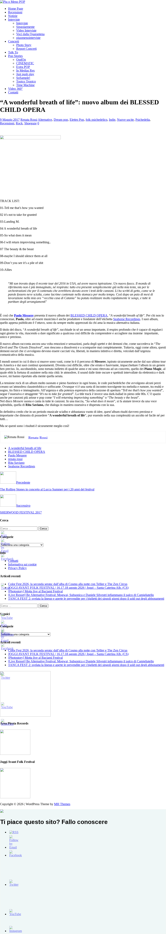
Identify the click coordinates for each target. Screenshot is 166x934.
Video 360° (15, 88)
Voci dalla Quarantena (30, 34)
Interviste (14, 19)
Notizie (12, 16)
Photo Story (23, 45)
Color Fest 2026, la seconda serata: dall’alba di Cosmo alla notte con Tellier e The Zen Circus (67, 584)
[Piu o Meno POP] (12, 1)
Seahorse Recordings (126, 319)
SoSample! (23, 77)
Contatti (13, 92)
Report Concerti (26, 48)
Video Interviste (26, 30)
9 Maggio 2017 (10, 119)
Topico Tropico (26, 81)
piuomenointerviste (28, 37)
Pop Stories (15, 56)
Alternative (45, 119)
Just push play (25, 74)
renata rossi (15, 459)
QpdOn (21, 59)
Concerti (13, 41)
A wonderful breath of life (24, 448)
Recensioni (15, 12)
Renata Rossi (28, 119)
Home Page (15, 8)
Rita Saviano (16, 462)
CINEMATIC (25, 63)
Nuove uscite (125, 119)
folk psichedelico (96, 119)
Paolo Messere (17, 455)
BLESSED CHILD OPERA (88, 315)
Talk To (13, 52)
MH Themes (62, 804)
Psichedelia (142, 119)
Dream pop (61, 119)
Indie (112, 119)
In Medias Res (25, 70)
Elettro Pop (77, 119)
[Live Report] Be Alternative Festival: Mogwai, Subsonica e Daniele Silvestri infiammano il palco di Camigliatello (81, 595)
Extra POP (23, 67)
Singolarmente (25, 27)
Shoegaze (30, 123)
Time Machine (25, 85)
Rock (19, 123)
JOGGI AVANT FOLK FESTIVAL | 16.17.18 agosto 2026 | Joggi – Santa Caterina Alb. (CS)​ (68, 587)
